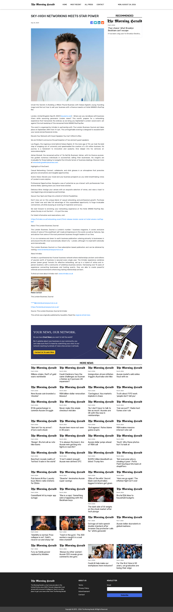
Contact (81, 595)
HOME (65, 5)
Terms (80, 585)
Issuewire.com (66, 116)
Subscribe (124, 595)
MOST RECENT (75, 5)
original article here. (83, 315)
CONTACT (100, 5)
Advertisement (84, 591)
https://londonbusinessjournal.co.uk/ (45, 307)
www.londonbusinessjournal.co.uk (50, 250)
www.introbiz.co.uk (66, 274)
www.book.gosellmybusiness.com (45, 162)
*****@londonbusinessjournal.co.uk (44, 303)
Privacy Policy (83, 588)
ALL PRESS (89, 5)
